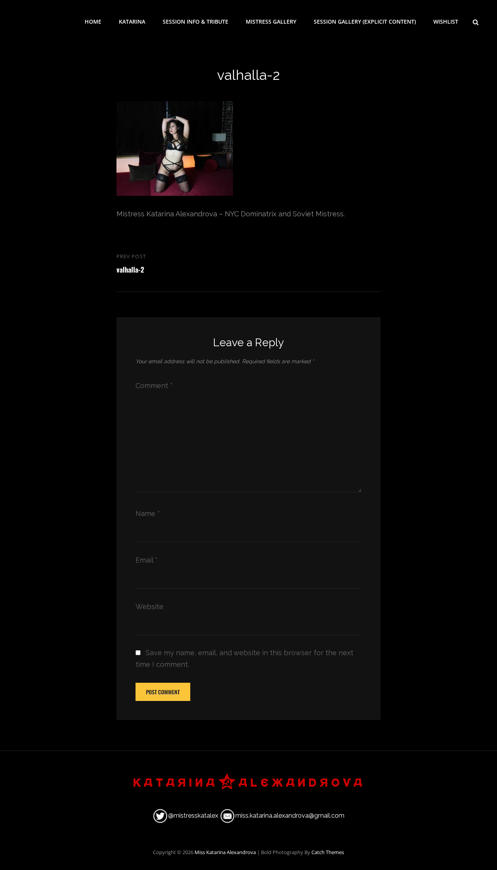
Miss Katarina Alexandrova (225, 852)
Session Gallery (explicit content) (365, 21)
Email (147, 560)
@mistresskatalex (193, 815)
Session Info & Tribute (195, 21)
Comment (154, 385)
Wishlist (445, 21)
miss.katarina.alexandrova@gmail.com (289, 815)
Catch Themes (327, 852)
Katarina (132, 21)
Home (93, 21)
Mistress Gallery (271, 21)
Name (148, 513)
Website (149, 606)
